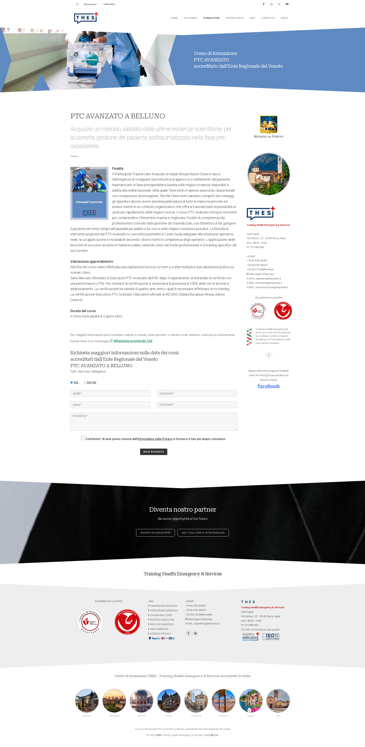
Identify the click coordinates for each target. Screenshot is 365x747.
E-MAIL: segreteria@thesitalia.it (264, 278)
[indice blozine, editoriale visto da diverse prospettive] (171, 633)
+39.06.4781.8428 (256, 260)
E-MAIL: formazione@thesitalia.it (264, 283)
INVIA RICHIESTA (153, 451)
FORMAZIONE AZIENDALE (163, 610)
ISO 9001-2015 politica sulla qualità (260, 629)
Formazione (90, 4)
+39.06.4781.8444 (256, 265)
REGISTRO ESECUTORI (161, 619)
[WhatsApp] (271, 4)
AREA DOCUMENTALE (161, 624)
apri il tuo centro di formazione (203, 532)
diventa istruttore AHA (155, 532)
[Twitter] (195, 633)
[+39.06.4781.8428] (279, 4)
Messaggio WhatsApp (261, 274)
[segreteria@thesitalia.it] (287, 4)
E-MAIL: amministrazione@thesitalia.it (267, 287)
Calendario (109, 4)
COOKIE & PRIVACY (160, 633)
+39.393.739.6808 (256, 269)
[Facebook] (263, 4)
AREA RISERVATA (158, 629)
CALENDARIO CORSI (160, 615)
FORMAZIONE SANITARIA (163, 605)
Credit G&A (211, 735)
